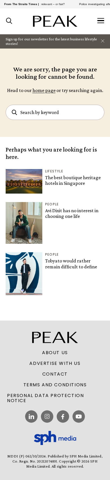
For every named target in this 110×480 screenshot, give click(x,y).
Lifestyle (54, 171)
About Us (55, 352)
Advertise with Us (54, 363)
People (52, 204)
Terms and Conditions (55, 384)
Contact (55, 374)
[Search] (9, 21)
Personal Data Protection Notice (45, 398)
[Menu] (100, 21)
